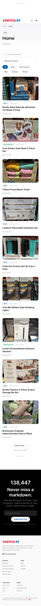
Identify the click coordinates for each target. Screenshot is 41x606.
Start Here (20, 585)
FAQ (3, 590)
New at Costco (6, 571)
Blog (5, 72)
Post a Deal (5, 585)
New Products (24, 67)
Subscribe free (20, 519)
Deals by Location (7, 566)
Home (4, 26)
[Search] (32, 20)
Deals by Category (8, 568)
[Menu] (36, 20)
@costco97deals (10, 554)
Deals (13, 67)
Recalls (25, 72)
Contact (19, 590)
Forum (4, 588)
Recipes (15, 72)
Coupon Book (6, 574)
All (5, 67)
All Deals (5, 563)
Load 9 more (19, 445)
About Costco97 (22, 588)
